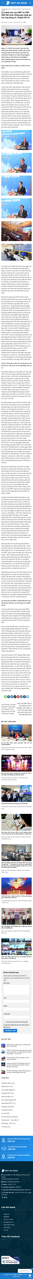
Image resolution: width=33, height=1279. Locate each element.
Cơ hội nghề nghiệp (7, 1090)
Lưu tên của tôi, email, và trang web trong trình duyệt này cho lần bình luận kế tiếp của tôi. (16, 1024)
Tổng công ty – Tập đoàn (9, 1120)
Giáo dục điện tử (6, 1096)
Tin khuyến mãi (5, 1110)
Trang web (7, 1014)
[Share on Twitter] (11, 696)
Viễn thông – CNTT (7, 1123)
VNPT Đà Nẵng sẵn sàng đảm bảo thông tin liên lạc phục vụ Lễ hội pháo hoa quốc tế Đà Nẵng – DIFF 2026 (19, 1052)
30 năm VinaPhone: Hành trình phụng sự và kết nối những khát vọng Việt (19, 1071)
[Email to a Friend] (14, 696)
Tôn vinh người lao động (8, 1117)
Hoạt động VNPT (26, 9)
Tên (5, 998)
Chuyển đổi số (5, 9)
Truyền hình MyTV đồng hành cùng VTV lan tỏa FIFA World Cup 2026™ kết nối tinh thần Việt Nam (18, 1065)
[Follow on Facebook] (2, 1197)
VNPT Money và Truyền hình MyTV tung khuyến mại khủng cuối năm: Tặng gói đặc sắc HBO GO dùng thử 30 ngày (8, 709)
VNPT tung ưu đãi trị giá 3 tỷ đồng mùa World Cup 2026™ (18, 1045)
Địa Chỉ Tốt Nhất (21, 1200)
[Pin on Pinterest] (18, 696)
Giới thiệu (6, 1217)
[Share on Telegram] (27, 696)
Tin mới (3, 10)
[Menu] (2, 3)
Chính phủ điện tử (6, 1083)
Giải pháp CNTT (6, 1093)
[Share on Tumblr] (24, 696)
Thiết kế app (12, 1200)
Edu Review (5, 1200)
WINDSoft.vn (16, 1276)
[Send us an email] (4, 1197)
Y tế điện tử (4, 1127)
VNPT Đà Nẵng (22, 22)
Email (6, 1006)
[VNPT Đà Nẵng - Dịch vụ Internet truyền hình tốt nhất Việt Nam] (16, 3)
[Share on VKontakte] (21, 696)
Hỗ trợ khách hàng (15, 9)
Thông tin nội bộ (6, 1106)
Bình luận (7, 983)
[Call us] (6, 1197)
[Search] (30, 3)
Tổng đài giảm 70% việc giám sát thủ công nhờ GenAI (18, 1058)
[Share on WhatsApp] (5, 696)
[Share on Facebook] (8, 696)
